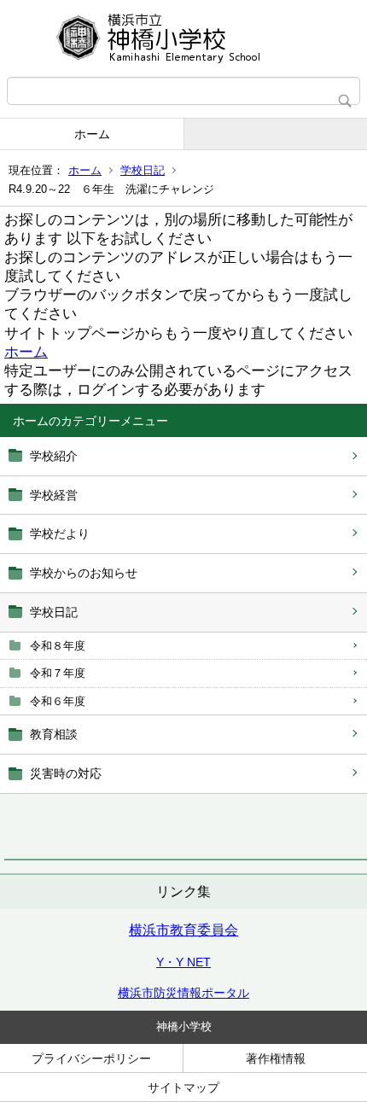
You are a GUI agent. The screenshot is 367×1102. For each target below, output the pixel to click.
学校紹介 (54, 456)
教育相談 (54, 734)
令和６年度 (57, 701)
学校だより (60, 533)
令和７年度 (57, 673)
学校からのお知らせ (83, 573)
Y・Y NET (183, 962)
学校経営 (54, 495)
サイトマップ (183, 1087)
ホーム (92, 134)
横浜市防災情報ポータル (183, 993)
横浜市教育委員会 (183, 930)
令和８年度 (57, 645)
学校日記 (142, 170)
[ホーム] (183, 38)
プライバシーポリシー (91, 1058)
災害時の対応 (66, 773)
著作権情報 (276, 1058)
